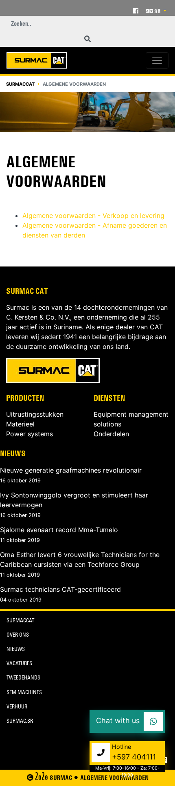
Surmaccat (20, 84)
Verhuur (17, 707)
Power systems (29, 434)
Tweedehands (23, 678)
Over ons (18, 635)
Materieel (20, 424)
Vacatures (19, 664)
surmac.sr (20, 721)
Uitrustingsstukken (34, 414)
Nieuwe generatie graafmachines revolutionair (71, 470)
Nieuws (13, 453)
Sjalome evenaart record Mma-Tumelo (59, 530)
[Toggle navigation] (157, 60)
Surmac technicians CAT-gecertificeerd (60, 589)
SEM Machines (24, 693)
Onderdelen (111, 434)
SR (157, 11)
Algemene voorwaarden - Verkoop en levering (93, 215)
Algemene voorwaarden (114, 778)
